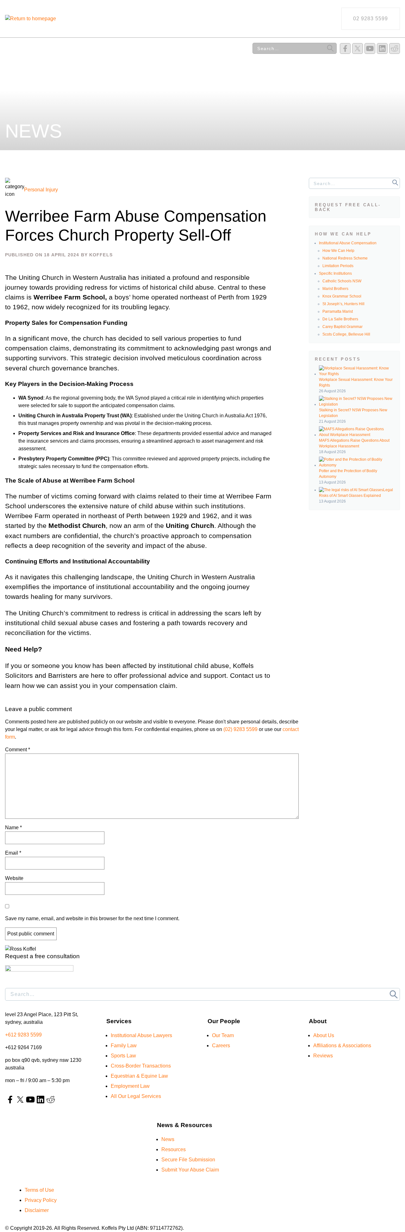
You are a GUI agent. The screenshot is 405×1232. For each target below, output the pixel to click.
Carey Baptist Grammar (342, 326)
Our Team (61, 48)
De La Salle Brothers (340, 319)
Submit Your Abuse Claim (190, 1169)
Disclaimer (37, 1210)
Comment (17, 749)
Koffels (101, 254)
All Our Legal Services (136, 1096)
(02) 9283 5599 (240, 729)
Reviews (219, 48)
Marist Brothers (335, 288)
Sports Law (123, 1055)
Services (17, 48)
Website (14, 878)
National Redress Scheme (345, 258)
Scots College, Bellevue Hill (346, 334)
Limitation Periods (337, 266)
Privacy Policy (41, 1200)
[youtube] (369, 48)
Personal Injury (41, 189)
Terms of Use (39, 1190)
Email (13, 853)
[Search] (330, 48)
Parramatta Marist (337, 311)
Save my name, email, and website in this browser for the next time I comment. (92, 918)
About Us (177, 48)
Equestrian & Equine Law (139, 1076)
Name (13, 827)
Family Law (124, 1045)
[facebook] (345, 48)
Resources (130, 48)
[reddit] (394, 48)
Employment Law (130, 1086)
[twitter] (357, 48)
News (95, 48)
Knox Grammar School (341, 296)
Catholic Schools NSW (341, 281)
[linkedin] (382, 48)
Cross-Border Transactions (141, 1065)
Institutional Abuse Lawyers (141, 1035)
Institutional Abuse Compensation (348, 243)
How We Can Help (338, 250)
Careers (221, 1045)
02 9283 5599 (370, 18)
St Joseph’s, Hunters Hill (343, 304)
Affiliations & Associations (342, 1045)
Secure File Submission (188, 1159)
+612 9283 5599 (23, 1034)
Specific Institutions (335, 273)
